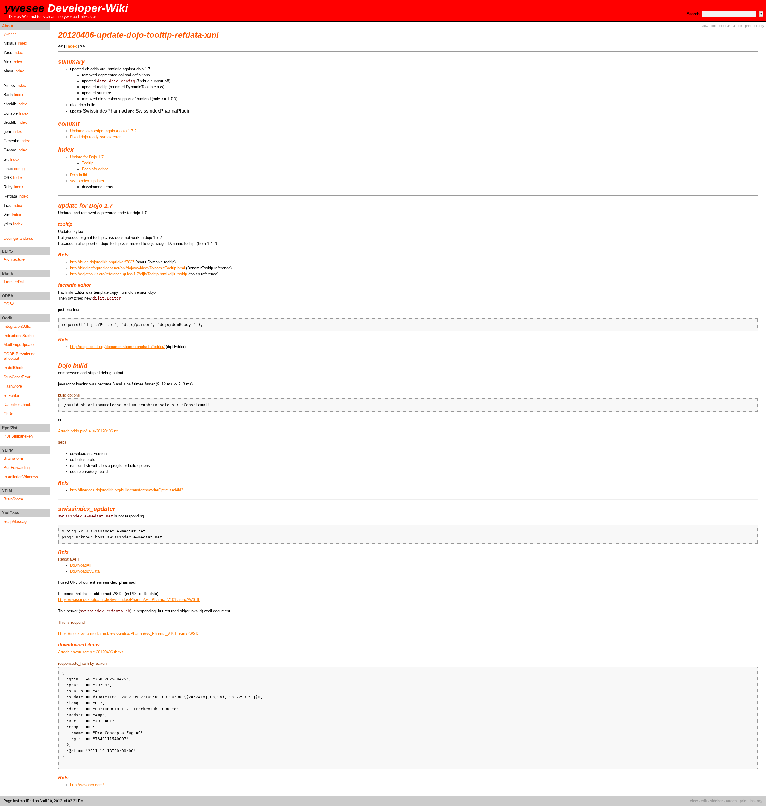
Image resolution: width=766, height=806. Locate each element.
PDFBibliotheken (18, 436)
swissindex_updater (87, 181)
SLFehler (11, 395)
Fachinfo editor (95, 169)
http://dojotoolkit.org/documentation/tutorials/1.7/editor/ (117, 346)
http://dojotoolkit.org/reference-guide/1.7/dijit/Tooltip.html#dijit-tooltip (128, 274)
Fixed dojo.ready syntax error (95, 137)
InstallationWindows (21, 477)
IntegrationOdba (17, 326)
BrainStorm (13, 458)
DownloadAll (80, 565)
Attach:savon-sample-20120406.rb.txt (90, 652)
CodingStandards (18, 238)
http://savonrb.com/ (87, 785)
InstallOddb (13, 367)
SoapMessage (16, 521)
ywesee (66, 8)
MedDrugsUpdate (19, 344)
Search (693, 14)
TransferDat (14, 282)
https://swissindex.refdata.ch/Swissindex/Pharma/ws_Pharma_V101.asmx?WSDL (129, 599)
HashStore (13, 386)
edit (713, 26)
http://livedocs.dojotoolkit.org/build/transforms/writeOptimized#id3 (126, 490)
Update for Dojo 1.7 (87, 157)
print (748, 26)
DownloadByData (85, 571)
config (19, 168)
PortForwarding (17, 467)
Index (22, 43)
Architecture (14, 259)
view (705, 26)
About (7, 26)
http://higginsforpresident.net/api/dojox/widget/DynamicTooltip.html (127, 268)
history (759, 26)
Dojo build (78, 175)
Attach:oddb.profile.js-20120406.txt (88, 431)
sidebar (724, 26)
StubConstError (17, 377)
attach (737, 26)
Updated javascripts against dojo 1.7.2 (103, 131)
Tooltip (87, 163)
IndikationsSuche (19, 335)
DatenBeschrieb (17, 404)
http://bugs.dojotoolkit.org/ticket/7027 (102, 262)
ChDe (8, 414)
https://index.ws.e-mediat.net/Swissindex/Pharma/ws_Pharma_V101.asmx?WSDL (129, 633)
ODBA (9, 304)
